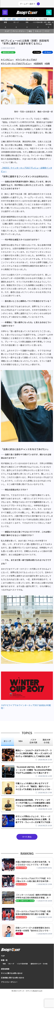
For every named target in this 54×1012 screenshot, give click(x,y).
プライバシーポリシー (9, 982)
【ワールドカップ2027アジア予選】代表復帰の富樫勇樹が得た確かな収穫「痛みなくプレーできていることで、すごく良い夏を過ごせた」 (33, 912)
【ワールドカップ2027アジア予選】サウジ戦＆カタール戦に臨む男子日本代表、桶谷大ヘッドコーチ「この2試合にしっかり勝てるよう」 (33, 880)
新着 (5, 22)
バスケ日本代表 (38, 22)
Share (48, 52)
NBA (27, 22)
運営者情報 (5, 969)
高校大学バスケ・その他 (39, 964)
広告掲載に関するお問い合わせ (12, 977)
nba (21, 741)
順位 (30, 31)
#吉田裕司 (38, 63)
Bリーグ (16, 22)
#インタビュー (7, 59)
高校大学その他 (8, 52)
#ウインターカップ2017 (26, 59)
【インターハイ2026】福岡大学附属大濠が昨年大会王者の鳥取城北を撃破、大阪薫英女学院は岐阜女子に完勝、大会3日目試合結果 (33, 896)
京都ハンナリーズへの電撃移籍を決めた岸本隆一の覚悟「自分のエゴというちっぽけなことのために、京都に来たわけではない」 (32, 929)
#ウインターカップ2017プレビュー (16, 63)
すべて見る (27, 836)
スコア (7, 31)
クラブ (46, 31)
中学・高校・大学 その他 (48, 23)
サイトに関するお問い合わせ (12, 973)
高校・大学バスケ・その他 (25, 901)
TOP (3, 956)
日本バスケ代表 (21, 868)
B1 (19, 934)
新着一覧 (4, 960)
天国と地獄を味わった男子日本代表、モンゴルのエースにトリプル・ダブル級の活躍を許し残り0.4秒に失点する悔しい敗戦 (33, 863)
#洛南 (47, 63)
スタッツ (38, 31)
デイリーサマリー (19, 31)
